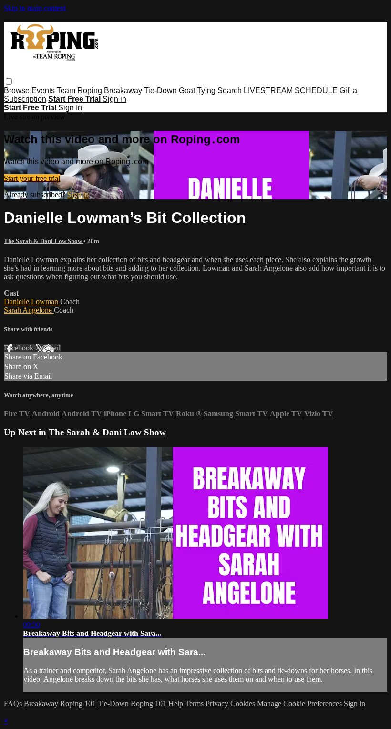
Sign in (114, 99)
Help (176, 703)
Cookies (243, 703)
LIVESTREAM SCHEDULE (291, 90)
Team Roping (80, 90)
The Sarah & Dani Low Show (43, 240)
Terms (195, 703)
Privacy (218, 703)
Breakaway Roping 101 (60, 703)
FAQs (13, 703)
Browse (17, 90)
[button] (9, 81)
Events (44, 90)
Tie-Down (161, 90)
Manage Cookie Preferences (300, 703)
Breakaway (124, 90)
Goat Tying (198, 90)
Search (230, 90)
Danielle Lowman (32, 301)
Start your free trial (32, 178)
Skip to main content (35, 8)
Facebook (19, 348)
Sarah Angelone (29, 310)
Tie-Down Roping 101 (132, 703)
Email (52, 348)
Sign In (70, 108)
